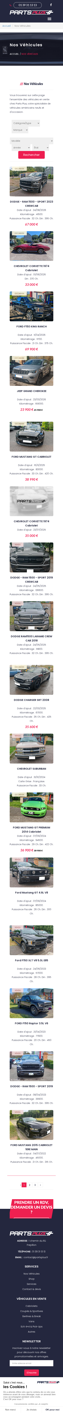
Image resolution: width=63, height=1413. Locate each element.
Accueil (14, 54)
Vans (31, 1321)
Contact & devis (31, 1289)
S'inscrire (32, 1372)
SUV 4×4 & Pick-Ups (31, 1326)
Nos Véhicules (29, 54)
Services (31, 1284)
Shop (32, 1278)
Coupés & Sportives (31, 1311)
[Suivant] (40, 1184)
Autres (31, 1331)
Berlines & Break (31, 1316)
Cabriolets (31, 1306)
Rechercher (31, 155)
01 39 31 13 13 (28, 5)
